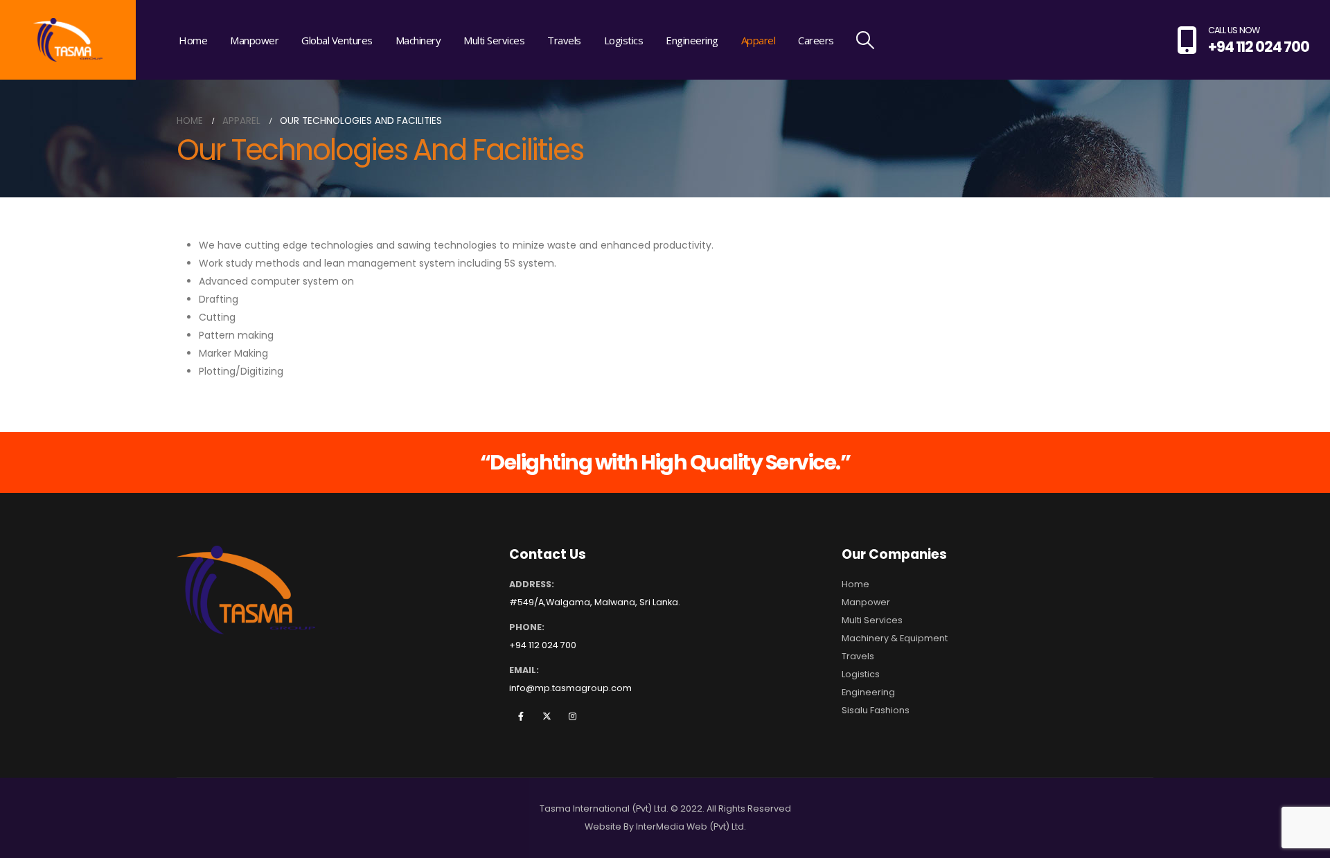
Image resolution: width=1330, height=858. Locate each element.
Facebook (521, 716)
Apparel (758, 40)
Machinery (418, 40)
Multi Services (493, 40)
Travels (564, 40)
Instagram (572, 716)
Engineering (692, 40)
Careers (816, 40)
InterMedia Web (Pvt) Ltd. (691, 826)
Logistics (624, 40)
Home (193, 40)
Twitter (546, 716)
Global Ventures (337, 40)
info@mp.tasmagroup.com (570, 688)
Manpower (254, 40)
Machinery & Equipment (895, 638)
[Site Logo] (68, 40)
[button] (865, 40)
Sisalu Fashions (876, 710)
